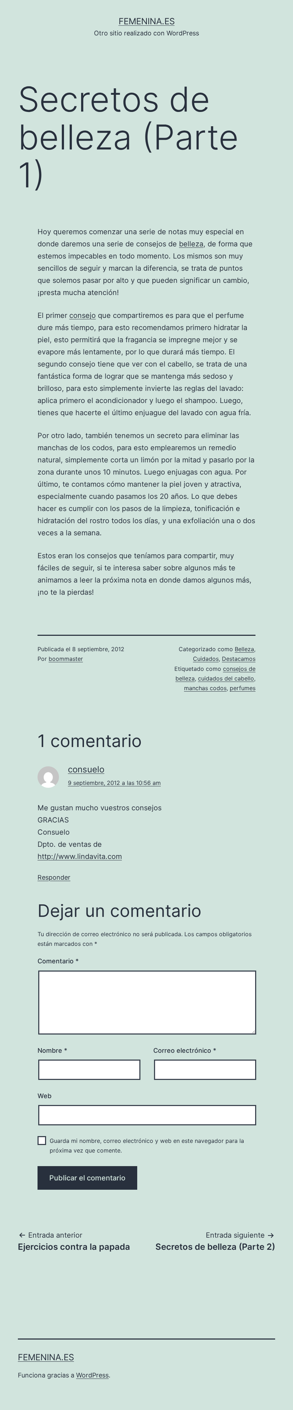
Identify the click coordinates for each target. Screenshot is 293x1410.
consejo (82, 315)
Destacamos (238, 658)
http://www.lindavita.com (80, 856)
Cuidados (206, 658)
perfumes (242, 688)
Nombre (52, 1050)
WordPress (92, 1375)
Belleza (244, 649)
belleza (191, 244)
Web (44, 1096)
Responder (54, 877)
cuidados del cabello (226, 678)
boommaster (66, 658)
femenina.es (147, 21)
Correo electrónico (184, 1050)
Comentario (58, 961)
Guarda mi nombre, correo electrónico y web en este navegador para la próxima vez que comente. (147, 1145)
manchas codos (205, 688)
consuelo (86, 769)
